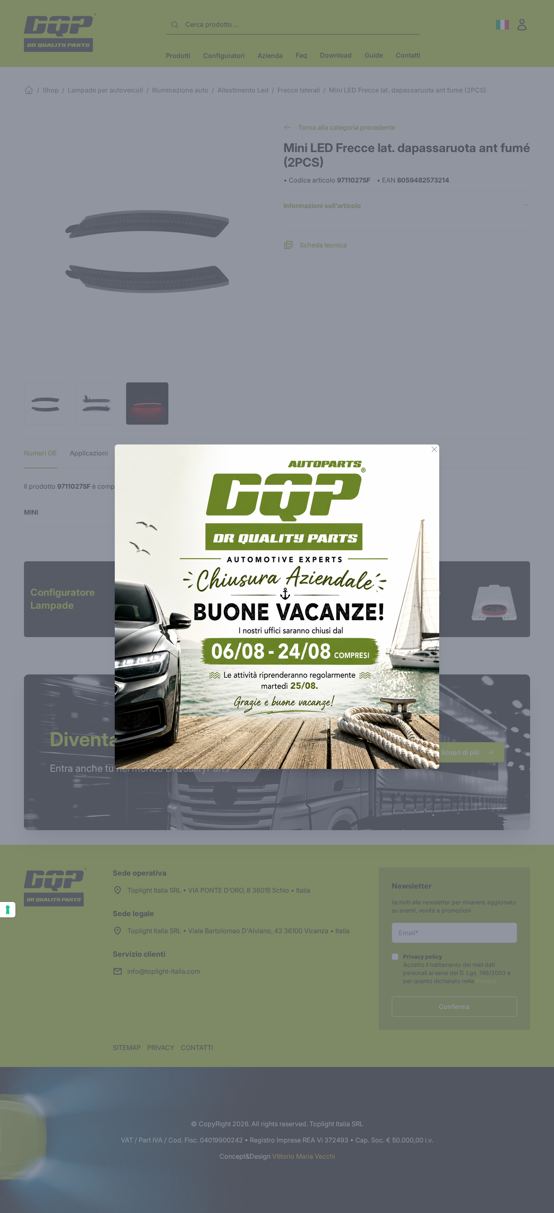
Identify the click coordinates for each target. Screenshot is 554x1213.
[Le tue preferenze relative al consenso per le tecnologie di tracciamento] (7, 909)
